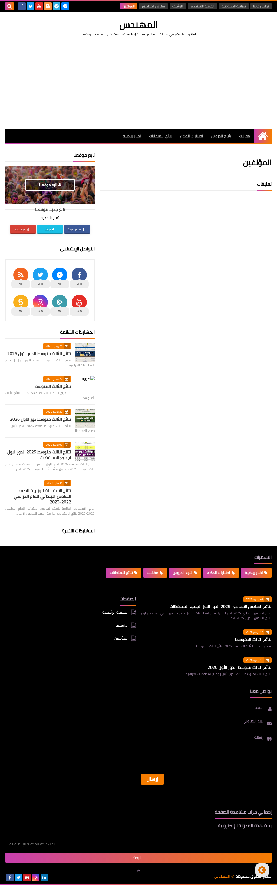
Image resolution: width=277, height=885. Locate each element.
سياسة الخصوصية (234, 6)
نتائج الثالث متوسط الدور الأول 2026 (39, 353)
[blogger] (48, 6)
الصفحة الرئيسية (115, 613)
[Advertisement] (138, 83)
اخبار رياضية (132, 135)
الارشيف (177, 6)
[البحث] (9, 6)
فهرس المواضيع (153, 6)
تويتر (47, 229)
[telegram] (56, 6)
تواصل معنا (261, 6)
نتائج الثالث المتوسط (53, 386)
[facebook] (22, 6)
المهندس (138, 24)
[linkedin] (44, 877)
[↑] (138, 871)
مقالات (244, 135)
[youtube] (39, 6)
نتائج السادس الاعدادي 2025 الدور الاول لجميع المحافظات (221, 606)
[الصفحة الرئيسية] (263, 136)
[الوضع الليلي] (262, 870)
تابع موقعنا (48, 184)
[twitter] (30, 6)
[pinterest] (27, 877)
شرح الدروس (221, 135)
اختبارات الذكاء (191, 135)
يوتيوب (20, 229)
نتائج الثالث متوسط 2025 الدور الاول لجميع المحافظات (39, 455)
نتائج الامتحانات (160, 135)
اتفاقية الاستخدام (202, 6)
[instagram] (35, 877)
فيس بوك (75, 229)
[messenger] (65, 6)
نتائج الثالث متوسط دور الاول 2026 (40, 419)
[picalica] (53, 877)
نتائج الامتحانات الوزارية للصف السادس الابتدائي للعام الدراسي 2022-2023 (42, 496)
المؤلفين (129, 6)
